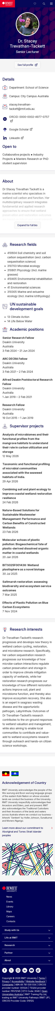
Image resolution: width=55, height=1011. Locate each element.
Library (9, 906)
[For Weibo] (38, 970)
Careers (10, 916)
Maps (9, 911)
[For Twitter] (11, 970)
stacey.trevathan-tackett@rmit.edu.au (22, 106)
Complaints (7, 984)
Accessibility (18, 981)
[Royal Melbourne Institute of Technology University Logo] (7, 3)
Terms (42, 978)
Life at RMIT (11, 937)
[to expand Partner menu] (49, 952)
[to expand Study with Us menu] (49, 930)
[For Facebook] (4, 970)
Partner (9, 952)
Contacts (10, 921)
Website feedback (35, 981)
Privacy (6, 981)
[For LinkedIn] (24, 970)
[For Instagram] (18, 970)
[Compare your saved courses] (36, 3)
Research (10, 945)
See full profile (25, 64)
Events (9, 901)
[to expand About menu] (49, 960)
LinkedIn (14, 138)
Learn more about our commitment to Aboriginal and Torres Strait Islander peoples (22, 831)
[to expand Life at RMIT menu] (49, 937)
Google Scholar (19, 129)
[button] (44, 3)
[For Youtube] (31, 970)
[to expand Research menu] (49, 945)
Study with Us (12, 930)
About (8, 960)
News (9, 896)
